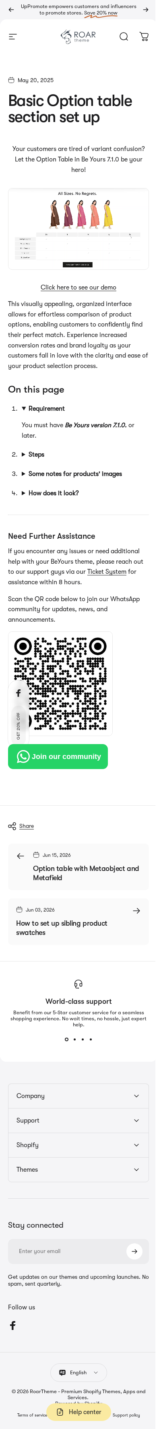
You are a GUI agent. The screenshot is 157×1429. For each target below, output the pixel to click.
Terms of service (29, 1411)
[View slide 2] (72, 1036)
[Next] (146, 9)
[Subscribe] (128, 1248)
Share (26, 822)
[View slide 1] (64, 1036)
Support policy (123, 1411)
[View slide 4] (88, 1036)
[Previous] (11, 9)
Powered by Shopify (75, 1400)
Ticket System (118, 568)
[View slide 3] (80, 1036)
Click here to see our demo (78, 287)
